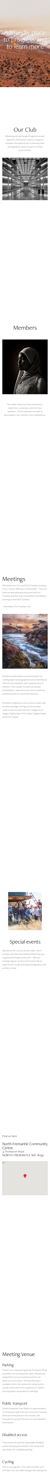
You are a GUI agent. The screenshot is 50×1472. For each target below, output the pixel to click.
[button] (45, 43)
